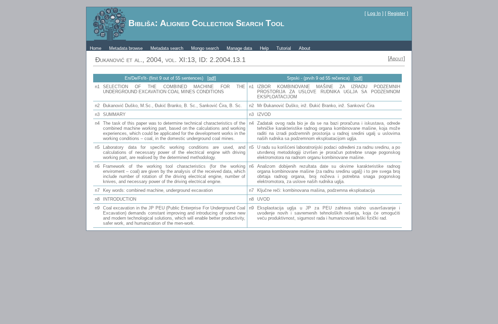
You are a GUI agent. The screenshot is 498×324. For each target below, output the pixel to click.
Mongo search (205, 48)
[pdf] (211, 78)
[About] (396, 58)
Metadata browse (126, 48)
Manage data (239, 48)
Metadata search (166, 48)
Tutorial (283, 48)
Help (264, 48)
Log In (374, 13)
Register (397, 13)
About (304, 48)
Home (95, 48)
